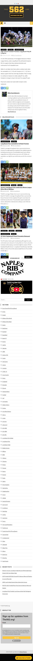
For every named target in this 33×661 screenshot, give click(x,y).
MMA (3, 455)
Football (10, 49)
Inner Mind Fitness (6, 411)
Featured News (5, 391)
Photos (4, 465)
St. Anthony (5, 508)
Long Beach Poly (19, 49)
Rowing (4, 475)
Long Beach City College (7, 438)
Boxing (4, 341)
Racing (3, 471)
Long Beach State (6, 445)
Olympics (4, 461)
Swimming (4, 518)
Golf (3, 398)
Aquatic (4, 315)
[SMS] (7, 88)
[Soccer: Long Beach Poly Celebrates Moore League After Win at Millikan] (16, 173)
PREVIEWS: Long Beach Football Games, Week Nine (29, 257)
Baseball (4, 331)
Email (4, 622)
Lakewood (18, 231)
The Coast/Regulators (7, 524)
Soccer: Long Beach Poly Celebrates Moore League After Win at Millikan (16, 188)
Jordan (3, 418)
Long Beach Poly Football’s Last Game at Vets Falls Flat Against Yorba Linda (16, 593)
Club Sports (5, 361)
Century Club (5, 355)
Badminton (4, 328)
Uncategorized (5, 538)
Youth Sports (5, 561)
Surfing (4, 514)
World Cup (4, 554)
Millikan (14, 185)
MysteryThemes (23, 652)
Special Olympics (6, 501)
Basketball (4, 231)
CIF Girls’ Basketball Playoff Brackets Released (15, 236)
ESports (4, 388)
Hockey (4, 408)
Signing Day (5, 488)
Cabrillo (4, 345)
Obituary (4, 458)
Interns (4, 415)
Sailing (3, 481)
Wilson (4, 551)
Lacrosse (4, 421)
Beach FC (4, 338)
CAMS (3, 351)
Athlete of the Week (7, 321)
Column (4, 365)
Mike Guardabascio (17, 55)
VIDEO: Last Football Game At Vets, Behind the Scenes (14, 582)
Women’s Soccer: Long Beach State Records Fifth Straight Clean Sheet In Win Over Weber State (16, 572)
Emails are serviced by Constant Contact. (12, 634)
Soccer (20, 185)
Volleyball (4, 544)
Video (3, 541)
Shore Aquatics (5, 485)
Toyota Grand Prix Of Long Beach (9, 531)
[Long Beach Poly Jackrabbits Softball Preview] (16, 129)
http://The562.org (12, 111)
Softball (14, 141)
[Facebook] (2, 88)
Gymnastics (5, 401)
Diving (3, 378)
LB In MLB (4, 428)
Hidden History (5, 405)
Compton (3, 49)
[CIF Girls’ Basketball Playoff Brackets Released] (16, 219)
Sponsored (5, 504)
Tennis (3, 521)
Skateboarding (5, 491)
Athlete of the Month (7, 318)
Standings (4, 511)
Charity (4, 358)
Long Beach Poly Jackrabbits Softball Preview (15, 144)
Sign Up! (16, 638)
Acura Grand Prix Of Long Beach (9, 308)
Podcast (4, 468)
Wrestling (4, 558)
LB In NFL (4, 435)
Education (4, 385)
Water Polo (4, 548)
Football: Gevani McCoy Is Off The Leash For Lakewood (6, 257)
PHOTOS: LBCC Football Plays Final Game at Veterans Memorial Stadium (16, 587)
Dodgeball (4, 381)
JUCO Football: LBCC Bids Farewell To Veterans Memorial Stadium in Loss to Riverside (17, 578)
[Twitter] (4, 88)
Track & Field (5, 534)
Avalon (4, 325)
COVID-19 (4, 371)
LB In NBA (4, 431)
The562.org (5, 528)
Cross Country (5, 375)
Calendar (4, 348)
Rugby (3, 478)
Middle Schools (5, 448)
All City (3, 312)
